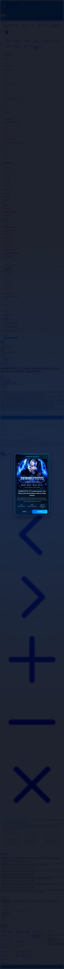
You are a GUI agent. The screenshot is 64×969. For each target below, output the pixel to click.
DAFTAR (40, 511)
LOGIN (24, 511)
